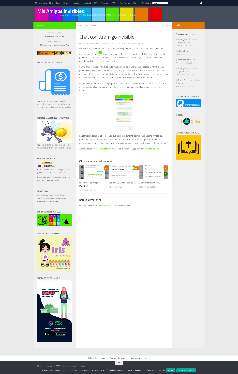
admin (85, 43)
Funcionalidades (87, 25)
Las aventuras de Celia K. (187, 60)
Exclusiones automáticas (150, 182)
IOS (95, 3)
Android (87, 3)
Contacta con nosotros (140, 358)
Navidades (146, 3)
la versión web (106, 148)
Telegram (104, 3)
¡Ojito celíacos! (183, 51)
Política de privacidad (96, 358)
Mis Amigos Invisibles (44, 3)
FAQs (114, 3)
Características (62, 3)
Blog (135, 3)
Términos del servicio (118, 358)
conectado (102, 205)
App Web (77, 3)
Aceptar (171, 370)
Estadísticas (125, 3)
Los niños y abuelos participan (122, 182)
